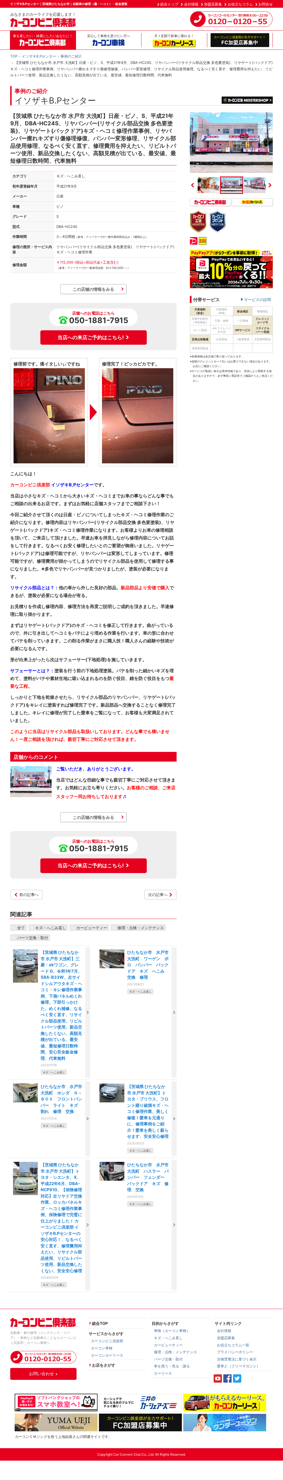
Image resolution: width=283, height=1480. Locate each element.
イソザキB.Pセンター (39, 56)
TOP (13, 56)
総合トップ (169, 4)
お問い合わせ (41, 1373)
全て (21, 927)
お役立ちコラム (240, 4)
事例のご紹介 (71, 56)
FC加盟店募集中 (240, 40)
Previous (192, 185)
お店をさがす (103, 1365)
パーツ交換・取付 (32, 937)
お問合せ (265, 4)
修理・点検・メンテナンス (140, 927)
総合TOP (100, 1323)
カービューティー (91, 927)
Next (270, 185)
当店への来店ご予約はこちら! (90, 337)
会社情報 (191, 4)
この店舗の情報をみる (93, 289)
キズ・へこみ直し (50, 927)
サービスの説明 (257, 299)
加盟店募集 (213, 4)
